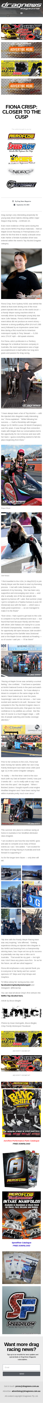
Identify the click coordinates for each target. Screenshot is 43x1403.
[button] (21, 13)
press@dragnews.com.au (27, 1386)
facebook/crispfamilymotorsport (16, 985)
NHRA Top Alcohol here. (12, 996)
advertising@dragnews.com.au (26, 1391)
